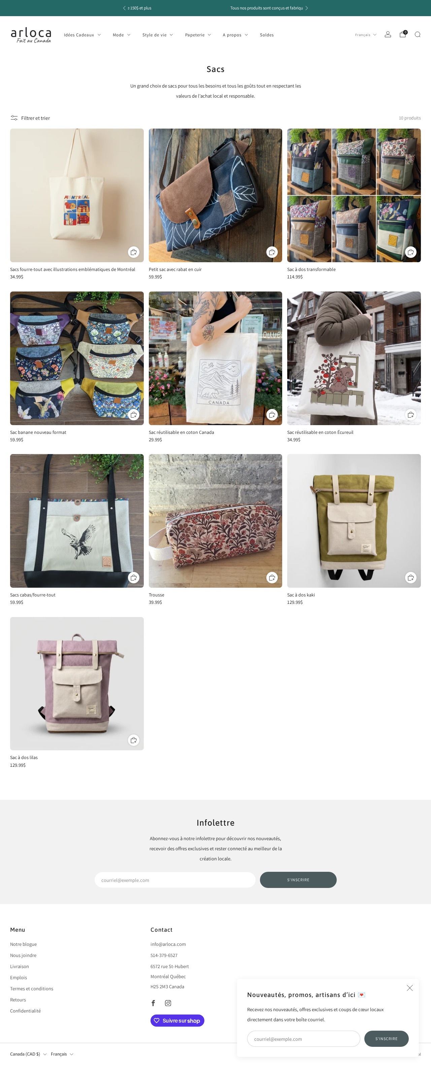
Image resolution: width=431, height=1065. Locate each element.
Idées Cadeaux (79, 35)
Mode (118, 35)
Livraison (19, 966)
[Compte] (388, 34)
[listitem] (215, 8)
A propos (232, 35)
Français (362, 34)
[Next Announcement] (306, 8)
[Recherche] (417, 34)
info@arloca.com (168, 944)
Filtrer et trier (35, 117)
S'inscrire (386, 1038)
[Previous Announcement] (124, 8)
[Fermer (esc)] (410, 988)
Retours (18, 999)
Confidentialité (25, 1010)
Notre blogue (23, 944)
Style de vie (154, 35)
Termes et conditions (31, 988)
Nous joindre (23, 955)
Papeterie (195, 35)
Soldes (267, 35)
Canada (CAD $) (25, 1054)
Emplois (18, 977)
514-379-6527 (164, 955)
